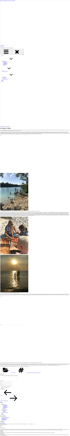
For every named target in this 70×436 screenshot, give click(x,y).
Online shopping (5, 63)
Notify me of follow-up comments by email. (6, 386)
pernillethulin (39, 372)
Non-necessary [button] (2, 433)
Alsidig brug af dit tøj (4, 419)
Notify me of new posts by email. (5, 387)
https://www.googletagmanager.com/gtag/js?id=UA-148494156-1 (7, 0)
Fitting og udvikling (5, 412)
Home (2, 55)
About (2, 80)
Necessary (2, 431)
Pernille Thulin (2, 46)
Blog (2, 79)
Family (15, 372)
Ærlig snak (12, 372)
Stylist (4, 78)
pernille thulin (35, 372)
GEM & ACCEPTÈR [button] (2, 435)
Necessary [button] (1, 430)
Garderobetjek (4, 62)
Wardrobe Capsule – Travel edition (6, 417)
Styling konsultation (5, 405)
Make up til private (5, 71)
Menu (23, 54)
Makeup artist (4, 77)
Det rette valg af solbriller (5, 418)
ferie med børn (32, 372)
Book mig (4, 408)
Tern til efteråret (3, 420)
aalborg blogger (28, 372)
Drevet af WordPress (2, 423)
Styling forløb (4, 64)
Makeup (3, 70)
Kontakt (3, 414)
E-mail (1, 383)
